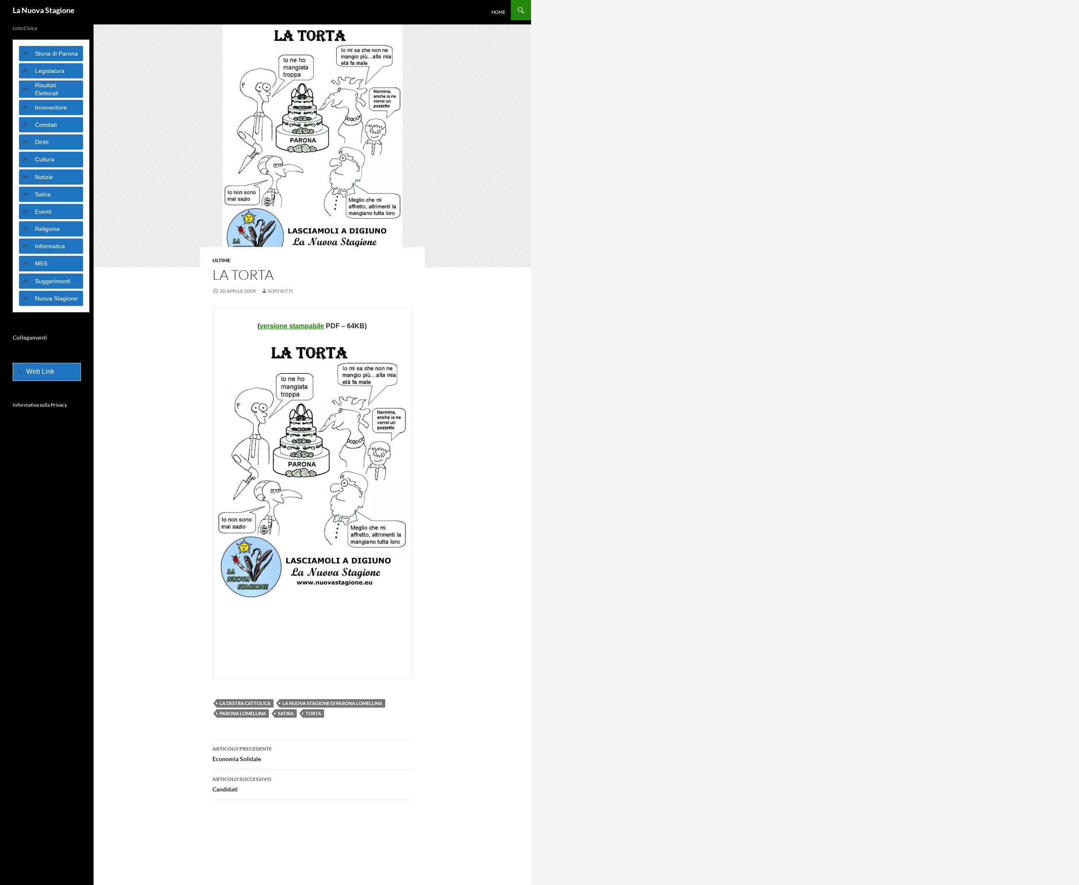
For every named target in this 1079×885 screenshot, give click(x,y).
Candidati (241, 784)
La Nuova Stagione (44, 10)
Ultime (221, 260)
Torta (313, 713)
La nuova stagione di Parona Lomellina (332, 703)
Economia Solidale (242, 754)
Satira (286, 713)
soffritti (280, 291)
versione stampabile (292, 326)
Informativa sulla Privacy (40, 405)
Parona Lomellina (243, 713)
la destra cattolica (245, 703)
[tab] (51, 53)
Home (498, 12)
